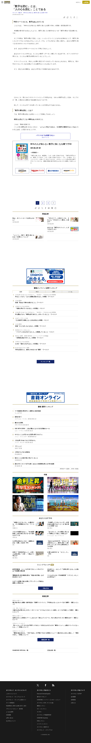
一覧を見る (45, 588)
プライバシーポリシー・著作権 (14, 709)
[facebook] (45, 685)
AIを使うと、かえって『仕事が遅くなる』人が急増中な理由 (62, 570)
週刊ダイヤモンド (41, 696)
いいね (70, 292)
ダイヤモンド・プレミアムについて (15, 696)
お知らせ (73, 703)
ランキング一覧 (45, 362)
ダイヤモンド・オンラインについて (16, 690)
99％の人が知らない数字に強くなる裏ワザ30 (35, 12)
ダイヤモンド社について (78, 690)
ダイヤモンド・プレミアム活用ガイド (16, 700)
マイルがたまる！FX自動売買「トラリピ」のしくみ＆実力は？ (62, 576)
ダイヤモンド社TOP (76, 693)
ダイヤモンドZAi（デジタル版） (45, 703)
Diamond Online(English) (43, 693)
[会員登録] (86, 2)
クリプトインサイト (42, 724)
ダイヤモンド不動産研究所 (44, 715)
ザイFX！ (39, 712)
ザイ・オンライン (41, 709)
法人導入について (11, 721)
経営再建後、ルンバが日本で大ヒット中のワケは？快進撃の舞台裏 (28, 570)
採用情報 (73, 700)
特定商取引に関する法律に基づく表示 (16, 706)
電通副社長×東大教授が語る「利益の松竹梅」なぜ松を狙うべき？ (28, 576)
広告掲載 (8, 715)
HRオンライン (41, 721)
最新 (20, 292)
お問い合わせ (9, 718)
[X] (38, 685)
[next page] (53, 203)
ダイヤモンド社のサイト (44, 690)
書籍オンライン (41, 706)
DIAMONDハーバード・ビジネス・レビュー (48, 700)
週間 (53, 292)
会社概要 (73, 696)
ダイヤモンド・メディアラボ (44, 730)
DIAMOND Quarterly (42, 718)
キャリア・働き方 (17, 12)
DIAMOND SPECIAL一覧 (20, 650)
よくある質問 (9, 712)
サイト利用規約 (10, 703)
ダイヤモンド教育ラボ (43, 727)
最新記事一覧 (45, 640)
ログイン (78, 2)
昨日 (37, 292)
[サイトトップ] (7, 2)
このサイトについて (11, 693)
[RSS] (53, 685)
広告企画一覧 (51, 650)
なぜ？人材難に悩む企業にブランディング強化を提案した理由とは (28, 582)
